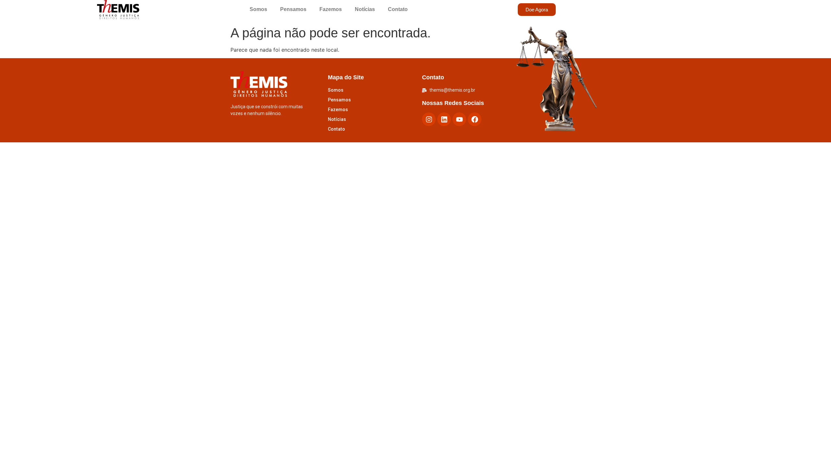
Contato (398, 9)
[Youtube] (459, 119)
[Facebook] (474, 119)
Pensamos (293, 9)
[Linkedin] (444, 119)
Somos (258, 9)
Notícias (365, 9)
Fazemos (330, 9)
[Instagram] (429, 119)
